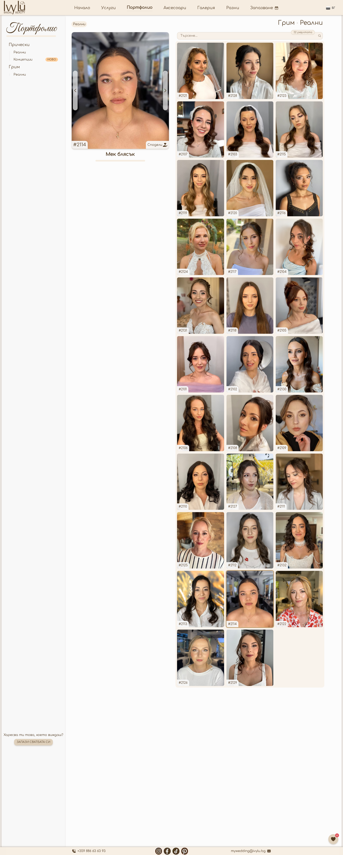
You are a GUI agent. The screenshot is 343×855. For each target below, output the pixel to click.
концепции (34, 59)
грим (14, 67)
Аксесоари (175, 8)
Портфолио (139, 7)
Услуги (108, 8)
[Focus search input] (319, 35)
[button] (330, 8)
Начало (82, 8)
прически (19, 44)
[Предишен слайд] (75, 90)
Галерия (206, 8)
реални (19, 52)
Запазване (261, 8)
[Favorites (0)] (333, 839)
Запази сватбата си (33, 742)
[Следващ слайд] (165, 90)
